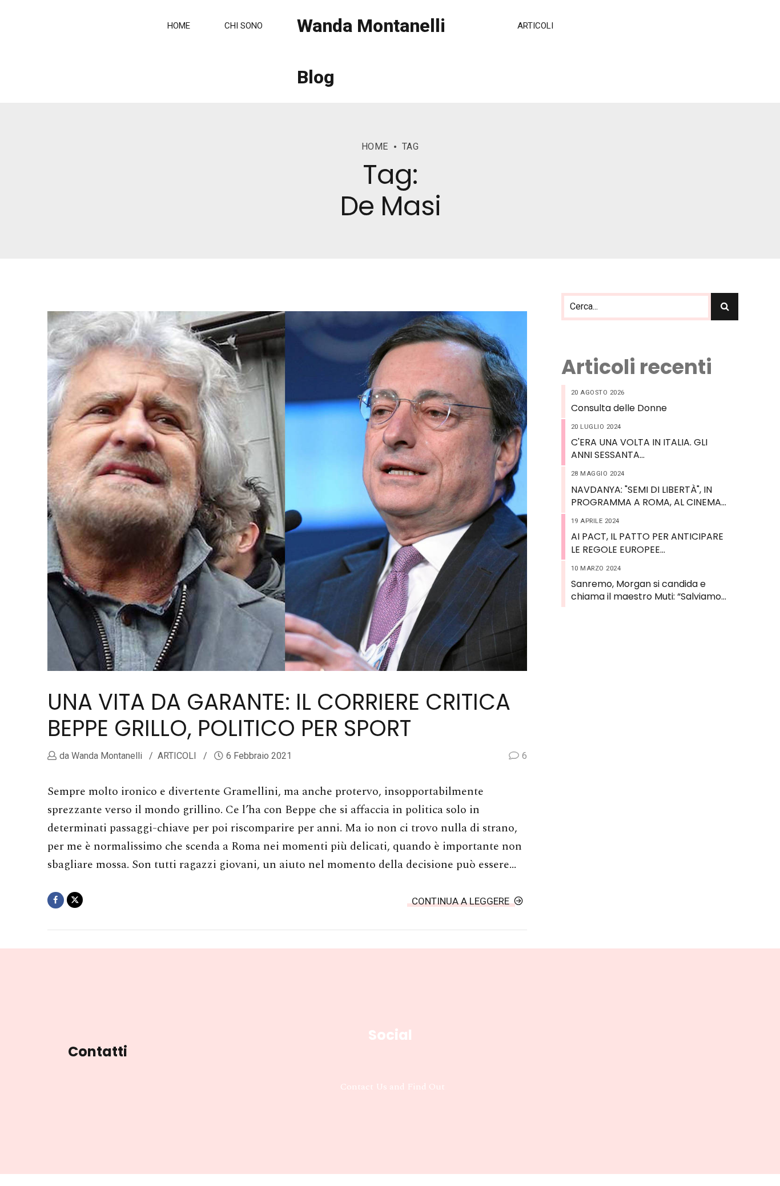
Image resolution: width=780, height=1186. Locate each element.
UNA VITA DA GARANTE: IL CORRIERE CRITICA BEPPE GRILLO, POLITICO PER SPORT (278, 715)
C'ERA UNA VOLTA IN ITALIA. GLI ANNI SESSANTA (639, 448)
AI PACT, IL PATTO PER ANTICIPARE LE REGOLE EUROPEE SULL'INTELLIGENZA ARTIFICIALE (647, 543)
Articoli (535, 26)
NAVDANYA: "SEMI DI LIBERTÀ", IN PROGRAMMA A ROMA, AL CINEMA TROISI (646, 496)
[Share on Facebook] (55, 900)
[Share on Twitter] (75, 900)
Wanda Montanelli (105, 755)
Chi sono (243, 26)
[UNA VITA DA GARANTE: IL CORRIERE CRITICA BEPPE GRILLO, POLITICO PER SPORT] (287, 491)
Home (178, 26)
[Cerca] (724, 306)
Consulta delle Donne (619, 408)
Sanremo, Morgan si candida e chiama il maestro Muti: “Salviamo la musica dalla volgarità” (646, 591)
